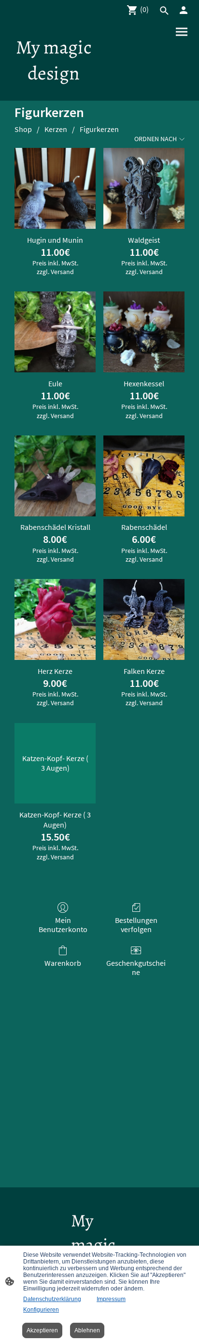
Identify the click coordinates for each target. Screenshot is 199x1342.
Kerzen (55, 129)
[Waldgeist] (144, 188)
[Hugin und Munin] (55, 188)
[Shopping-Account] (183, 10)
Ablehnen (87, 1330)
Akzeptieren (42, 1330)
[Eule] (55, 331)
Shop (23, 129)
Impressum (111, 1299)
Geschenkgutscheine (136, 967)
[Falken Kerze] (144, 619)
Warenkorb (62, 963)
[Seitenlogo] (54, 92)
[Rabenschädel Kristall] (55, 475)
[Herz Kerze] (55, 619)
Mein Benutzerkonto (63, 924)
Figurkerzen (99, 129)
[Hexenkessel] (144, 331)
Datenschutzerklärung (52, 1299)
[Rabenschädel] (144, 475)
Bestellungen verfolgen (136, 924)
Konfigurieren (41, 1309)
